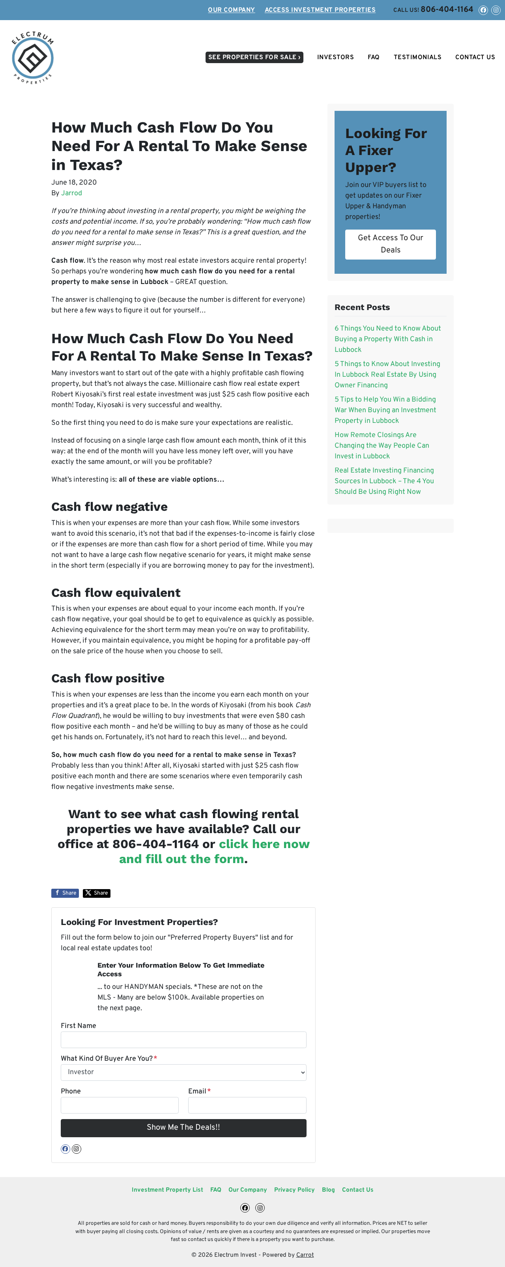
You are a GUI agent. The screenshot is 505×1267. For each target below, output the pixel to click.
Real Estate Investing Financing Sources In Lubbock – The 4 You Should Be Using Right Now (384, 481)
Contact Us (475, 58)
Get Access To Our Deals (390, 244)
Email (199, 1091)
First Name (78, 1026)
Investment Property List (167, 1190)
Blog (328, 1190)
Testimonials (418, 58)
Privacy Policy (294, 1190)
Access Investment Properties (320, 10)
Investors (335, 58)
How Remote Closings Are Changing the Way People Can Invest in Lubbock (382, 446)
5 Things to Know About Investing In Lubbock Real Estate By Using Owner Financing (387, 375)
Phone (71, 1091)
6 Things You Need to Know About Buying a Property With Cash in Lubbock (388, 339)
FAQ (374, 58)
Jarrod (71, 193)
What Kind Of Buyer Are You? (109, 1058)
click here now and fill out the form (214, 851)
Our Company (231, 10)
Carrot (305, 1255)
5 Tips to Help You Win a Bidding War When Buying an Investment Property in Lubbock (385, 410)
